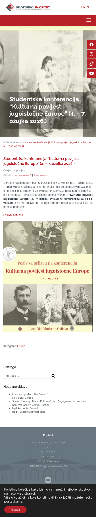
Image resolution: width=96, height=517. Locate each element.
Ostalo (21, 346)
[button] (85, 7)
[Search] (53, 376)
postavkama (13, 501)
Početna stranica (12, 142)
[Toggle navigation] (88, 20)
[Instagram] (91, 54)
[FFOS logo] (28, 7)
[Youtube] (91, 73)
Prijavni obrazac (13, 214)
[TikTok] (91, 63)
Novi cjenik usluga (22, 397)
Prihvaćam (15, 509)
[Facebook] (91, 44)
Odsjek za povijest (14, 170)
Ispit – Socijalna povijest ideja (28, 411)
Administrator (40, 175)
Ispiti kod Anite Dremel (25, 408)
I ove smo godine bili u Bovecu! (30, 394)
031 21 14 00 (48, 451)
